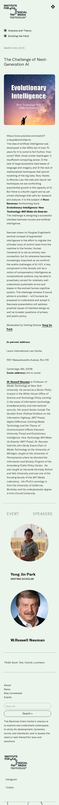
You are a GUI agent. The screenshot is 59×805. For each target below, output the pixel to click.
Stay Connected (13, 693)
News (7, 689)
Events (8, 697)
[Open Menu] (53, 7)
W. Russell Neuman (18, 381)
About (7, 685)
